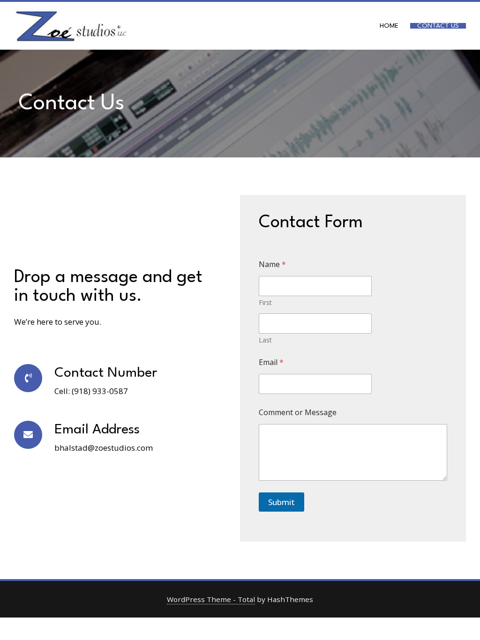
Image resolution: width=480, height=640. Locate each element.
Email (271, 362)
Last (265, 340)
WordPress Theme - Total (211, 599)
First (265, 302)
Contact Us (438, 26)
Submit (281, 502)
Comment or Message (298, 412)
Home (389, 26)
